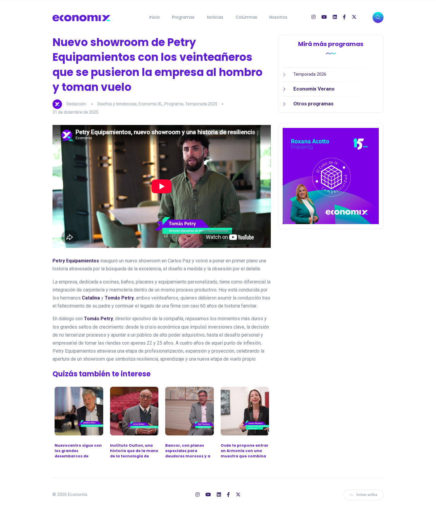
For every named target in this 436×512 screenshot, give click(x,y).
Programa (173, 104)
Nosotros (278, 17)
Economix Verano (314, 89)
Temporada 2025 (201, 104)
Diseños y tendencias (117, 104)
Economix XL (151, 104)
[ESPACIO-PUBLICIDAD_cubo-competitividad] (331, 175)
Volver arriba (366, 494)
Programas (183, 17)
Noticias (215, 17)
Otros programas (313, 104)
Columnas (246, 17)
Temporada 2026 (309, 74)
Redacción (76, 104)
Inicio (154, 17)
